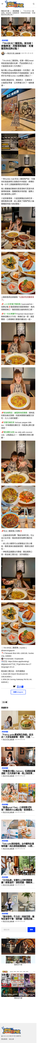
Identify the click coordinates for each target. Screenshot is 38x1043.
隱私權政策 (4, 1039)
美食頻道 (16, 11)
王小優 (20, 686)
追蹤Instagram (18, 692)
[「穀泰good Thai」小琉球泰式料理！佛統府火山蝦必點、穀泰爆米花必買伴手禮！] (18, 793)
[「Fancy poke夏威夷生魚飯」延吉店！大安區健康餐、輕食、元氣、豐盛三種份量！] (18, 720)
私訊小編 (11, 1039)
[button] (2, 4)
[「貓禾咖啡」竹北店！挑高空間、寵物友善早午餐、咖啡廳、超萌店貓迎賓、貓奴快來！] (18, 902)
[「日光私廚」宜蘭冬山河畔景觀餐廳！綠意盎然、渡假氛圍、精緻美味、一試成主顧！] (18, 865)
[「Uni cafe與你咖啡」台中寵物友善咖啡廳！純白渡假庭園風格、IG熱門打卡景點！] (18, 829)
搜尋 (31, 929)
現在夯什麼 (5, 11)
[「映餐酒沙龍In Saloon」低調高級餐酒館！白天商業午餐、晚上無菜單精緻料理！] (18, 756)
